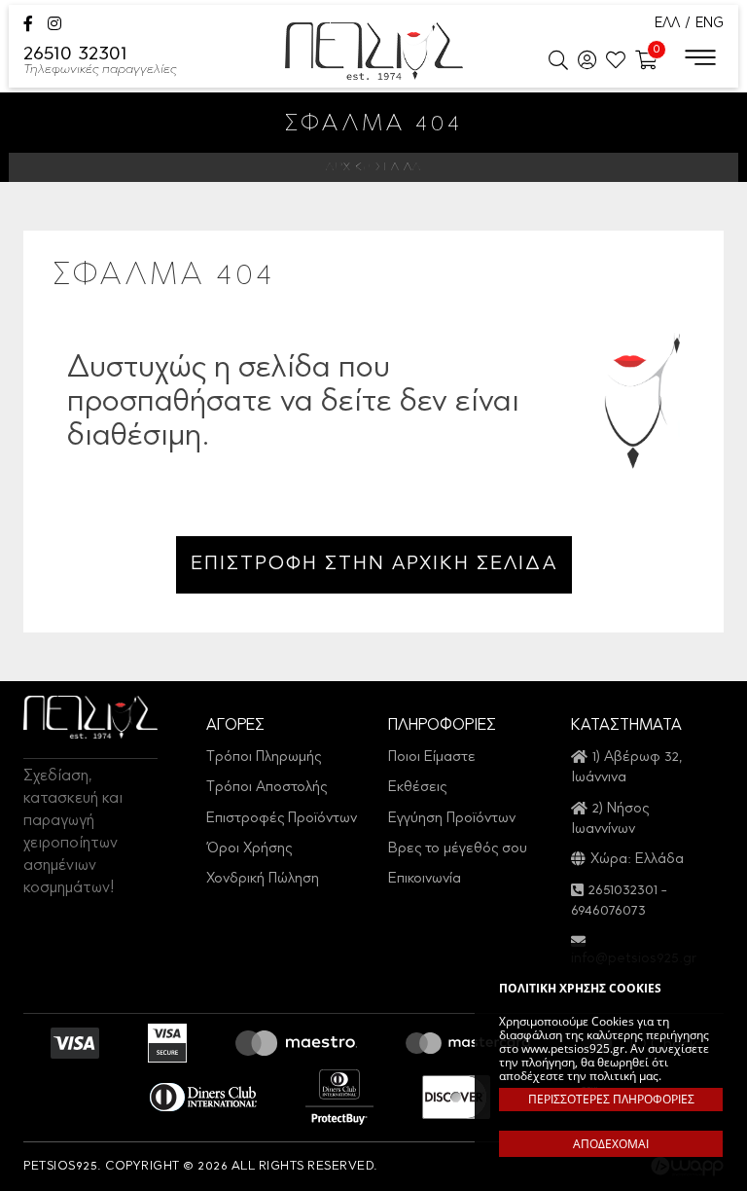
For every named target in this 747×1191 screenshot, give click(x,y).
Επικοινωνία (424, 879)
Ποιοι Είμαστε (432, 757)
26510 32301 (100, 62)
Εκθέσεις (417, 787)
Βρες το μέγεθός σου (457, 849)
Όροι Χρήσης (249, 849)
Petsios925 (374, 51)
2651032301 (623, 891)
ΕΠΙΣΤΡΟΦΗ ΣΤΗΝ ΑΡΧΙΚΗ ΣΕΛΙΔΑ (374, 564)
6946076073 (608, 911)
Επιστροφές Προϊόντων (281, 819)
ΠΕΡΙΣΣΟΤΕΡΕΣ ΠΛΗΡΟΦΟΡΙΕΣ (611, 1099)
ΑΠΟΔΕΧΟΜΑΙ (611, 1144)
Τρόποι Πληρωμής (263, 757)
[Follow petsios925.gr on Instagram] (54, 26)
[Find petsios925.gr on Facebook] (28, 26)
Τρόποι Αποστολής (266, 787)
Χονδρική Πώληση (262, 879)
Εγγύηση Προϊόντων (452, 819)
